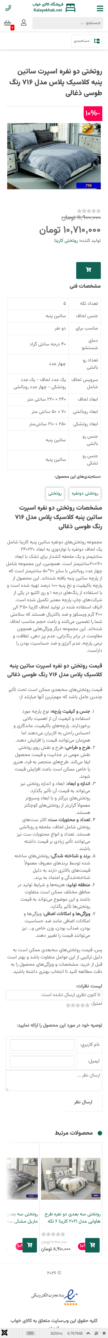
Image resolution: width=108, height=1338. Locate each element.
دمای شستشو (90, 344)
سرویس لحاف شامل (84, 383)
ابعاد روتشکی (85, 424)
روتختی (55, 493)
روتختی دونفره (85, 493)
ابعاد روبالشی (85, 412)
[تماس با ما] (8, 9)
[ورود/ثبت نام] (23, 23)
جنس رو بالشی (90, 440)
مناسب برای (87, 328)
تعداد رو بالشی (90, 364)
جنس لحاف (87, 316)
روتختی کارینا (66, 241)
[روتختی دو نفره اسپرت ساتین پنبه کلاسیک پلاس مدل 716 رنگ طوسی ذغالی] (54, 156)
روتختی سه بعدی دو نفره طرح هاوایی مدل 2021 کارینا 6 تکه (72, 1218)
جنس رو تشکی (90, 459)
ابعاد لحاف (88, 399)
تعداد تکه (89, 304)
